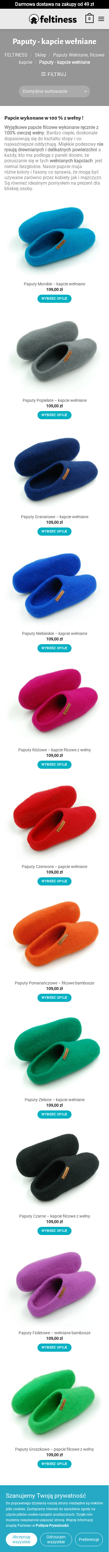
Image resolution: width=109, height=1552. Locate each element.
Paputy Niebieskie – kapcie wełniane (54, 633)
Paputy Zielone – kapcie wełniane (55, 1099)
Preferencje (89, 1539)
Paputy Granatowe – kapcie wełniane (54, 516)
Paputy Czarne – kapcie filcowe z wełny (54, 1216)
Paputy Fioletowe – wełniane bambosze (54, 1332)
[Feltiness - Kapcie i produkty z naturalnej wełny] (53, 19)
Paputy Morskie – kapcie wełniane (54, 284)
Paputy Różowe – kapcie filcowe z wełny (54, 750)
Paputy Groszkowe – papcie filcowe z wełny (54, 1449)
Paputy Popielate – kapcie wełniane (55, 400)
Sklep (40, 55)
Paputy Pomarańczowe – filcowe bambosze (54, 983)
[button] (89, 19)
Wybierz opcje (54, 298)
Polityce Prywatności (52, 1526)
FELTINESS (16, 55)
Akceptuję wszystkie (21, 1539)
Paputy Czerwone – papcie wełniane (54, 866)
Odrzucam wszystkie (56, 1539)
